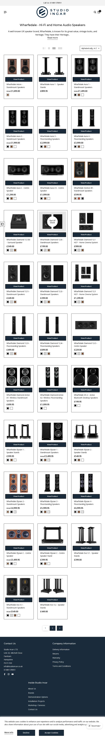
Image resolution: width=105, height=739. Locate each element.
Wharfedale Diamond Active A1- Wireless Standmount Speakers (18, 398)
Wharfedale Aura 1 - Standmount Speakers (83, 85)
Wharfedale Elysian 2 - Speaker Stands (83, 451)
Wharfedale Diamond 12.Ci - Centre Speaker (85, 344)
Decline (26, 732)
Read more (52, 37)
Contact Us (32, 709)
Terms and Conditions (61, 666)
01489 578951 (56, 3)
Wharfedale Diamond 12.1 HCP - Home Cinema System (86, 241)
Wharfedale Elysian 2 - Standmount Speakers (16, 502)
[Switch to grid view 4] (60, 48)
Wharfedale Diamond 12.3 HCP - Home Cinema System (86, 292)
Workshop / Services (36, 705)
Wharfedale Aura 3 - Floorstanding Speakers (50, 137)
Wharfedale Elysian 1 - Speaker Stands (16, 451)
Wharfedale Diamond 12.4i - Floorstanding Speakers (51, 344)
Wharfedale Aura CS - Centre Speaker (52, 189)
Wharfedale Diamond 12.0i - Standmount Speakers (51, 241)
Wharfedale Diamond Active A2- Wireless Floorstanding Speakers (51, 398)
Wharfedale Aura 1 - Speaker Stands (52, 85)
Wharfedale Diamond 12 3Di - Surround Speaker (18, 241)
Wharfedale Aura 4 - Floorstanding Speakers (83, 137)
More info (8, 732)
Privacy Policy (58, 662)
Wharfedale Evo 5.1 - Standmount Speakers (16, 606)
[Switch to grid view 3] (54, 48)
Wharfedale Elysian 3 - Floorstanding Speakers (50, 502)
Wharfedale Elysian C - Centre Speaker (19, 554)
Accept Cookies (51, 732)
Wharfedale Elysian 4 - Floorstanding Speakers (83, 502)
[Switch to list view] (44, 48)
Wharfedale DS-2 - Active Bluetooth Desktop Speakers (86, 396)
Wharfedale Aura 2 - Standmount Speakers (16, 137)
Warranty (56, 658)
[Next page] (60, 628)
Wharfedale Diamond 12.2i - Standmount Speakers (51, 292)
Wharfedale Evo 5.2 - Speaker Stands (52, 606)
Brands (31, 693)
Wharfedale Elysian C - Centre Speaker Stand (52, 554)
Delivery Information (61, 649)
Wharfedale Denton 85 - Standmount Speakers (84, 189)
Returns (55, 653)
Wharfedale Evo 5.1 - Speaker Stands (86, 554)
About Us (32, 688)
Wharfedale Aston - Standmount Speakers (16, 85)
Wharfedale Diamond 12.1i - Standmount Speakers (18, 292)
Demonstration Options (38, 697)
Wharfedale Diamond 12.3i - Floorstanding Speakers (18, 344)
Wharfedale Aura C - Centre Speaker (18, 189)
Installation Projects (36, 701)
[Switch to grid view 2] (49, 48)
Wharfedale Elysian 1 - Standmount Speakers (49, 451)
